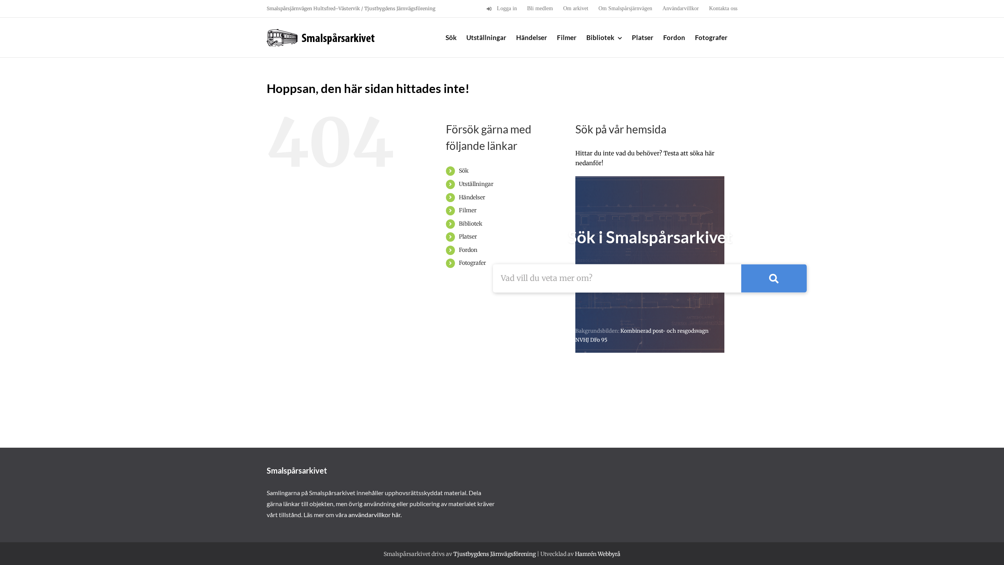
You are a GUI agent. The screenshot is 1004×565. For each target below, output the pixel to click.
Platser (468, 236)
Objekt (697, 308)
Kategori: (518, 309)
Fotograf (607, 308)
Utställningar (476, 184)
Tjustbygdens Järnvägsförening (494, 554)
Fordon (468, 249)
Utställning (783, 308)
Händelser (472, 197)
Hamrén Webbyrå (597, 554)
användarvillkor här (374, 514)
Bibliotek (470, 223)
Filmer (468, 210)
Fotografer (472, 262)
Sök (464, 170)
